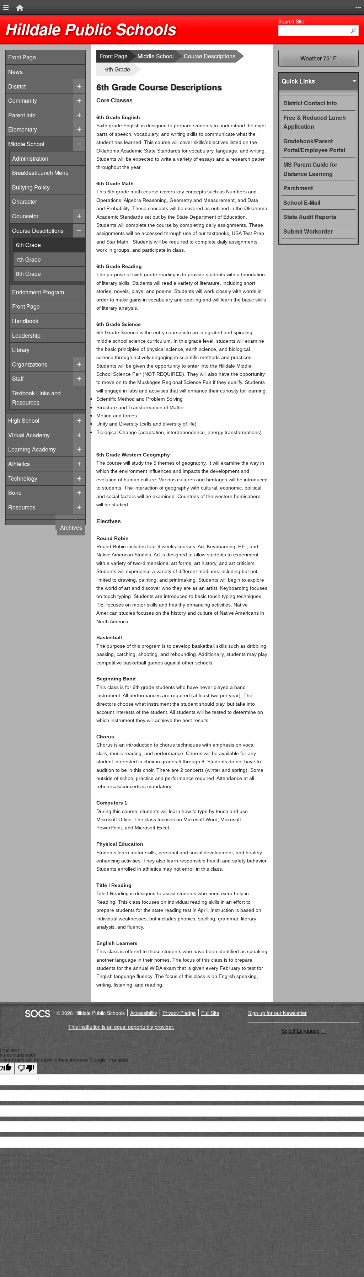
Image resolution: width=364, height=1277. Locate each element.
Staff (31, 378)
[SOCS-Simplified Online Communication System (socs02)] (37, 1012)
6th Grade (50, 244)
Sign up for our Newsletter (277, 1012)
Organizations (31, 364)
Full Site (210, 1012)
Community (22, 100)
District (17, 86)
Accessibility (143, 1012)
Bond (15, 492)
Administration (31, 158)
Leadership (31, 335)
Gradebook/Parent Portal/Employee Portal (314, 145)
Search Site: (292, 21)
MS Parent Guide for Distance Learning (310, 169)
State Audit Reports (309, 217)
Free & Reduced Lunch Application (314, 122)
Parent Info (22, 115)
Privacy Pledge (179, 1012)
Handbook (31, 320)
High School (23, 420)
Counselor (31, 216)
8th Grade (50, 273)
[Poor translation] (26, 1068)
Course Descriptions (38, 230)
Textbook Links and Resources (36, 397)
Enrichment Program (38, 292)
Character (31, 201)
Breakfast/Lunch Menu (40, 172)
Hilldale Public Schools (90, 29)
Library (31, 349)
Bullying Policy (31, 187)
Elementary (22, 129)
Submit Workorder (308, 231)
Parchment (298, 188)
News (15, 72)
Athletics (19, 464)
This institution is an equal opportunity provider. (121, 1026)
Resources (22, 507)
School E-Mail (301, 202)
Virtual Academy (29, 435)
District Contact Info (310, 103)
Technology (22, 478)
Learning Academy (32, 449)
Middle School (26, 144)
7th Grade (50, 259)
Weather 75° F (318, 58)
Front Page (22, 57)
